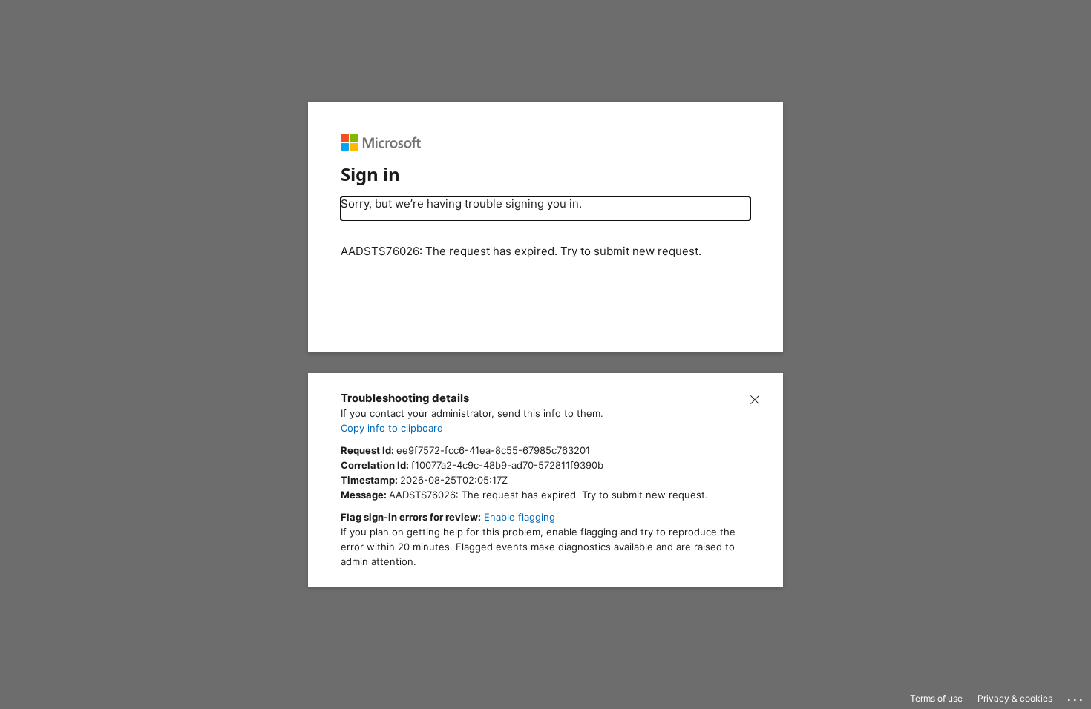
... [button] (1076, 696)
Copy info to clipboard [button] (392, 428)
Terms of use (936, 698)
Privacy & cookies (1014, 698)
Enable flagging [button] (519, 517)
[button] (754, 398)
